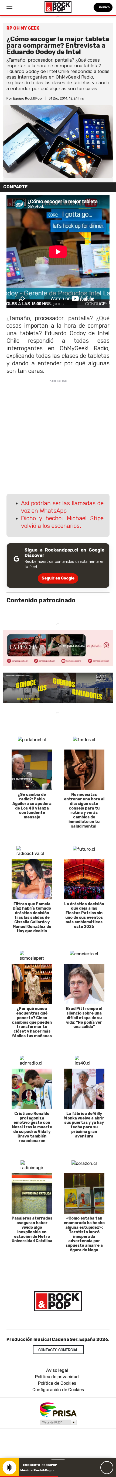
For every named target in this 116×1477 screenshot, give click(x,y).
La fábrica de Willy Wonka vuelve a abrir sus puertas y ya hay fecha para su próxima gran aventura (84, 1125)
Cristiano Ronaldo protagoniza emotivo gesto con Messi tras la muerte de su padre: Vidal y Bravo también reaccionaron (32, 1127)
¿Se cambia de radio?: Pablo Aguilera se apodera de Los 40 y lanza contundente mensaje (32, 805)
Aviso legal (57, 1370)
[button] (29, 1476)
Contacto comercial (58, 1350)
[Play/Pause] (106, 1467)
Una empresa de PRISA (58, 1409)
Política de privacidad (57, 1376)
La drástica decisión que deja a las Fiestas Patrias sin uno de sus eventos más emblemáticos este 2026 (84, 915)
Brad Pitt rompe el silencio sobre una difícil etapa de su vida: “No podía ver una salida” (84, 1017)
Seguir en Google (58, 578)
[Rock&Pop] (58, 1301)
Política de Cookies (57, 1383)
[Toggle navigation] (9, 8)
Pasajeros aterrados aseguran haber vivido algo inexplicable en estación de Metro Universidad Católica (32, 1229)
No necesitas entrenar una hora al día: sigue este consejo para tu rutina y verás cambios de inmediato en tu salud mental (84, 810)
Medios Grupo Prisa (58, 1422)
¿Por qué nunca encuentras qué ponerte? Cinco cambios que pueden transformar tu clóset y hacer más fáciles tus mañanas (32, 1022)
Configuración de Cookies (58, 1389)
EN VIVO (104, 7)
